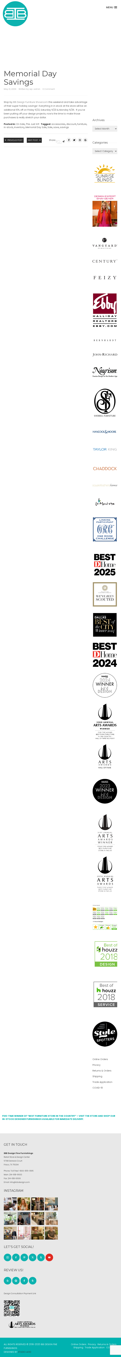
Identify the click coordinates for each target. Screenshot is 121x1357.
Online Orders (100, 1059)
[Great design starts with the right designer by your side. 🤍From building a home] (51, 1218)
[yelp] (7, 1281)
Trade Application (102, 1082)
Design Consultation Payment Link (20, 1293)
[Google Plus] (85, 140)
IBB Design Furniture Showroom (30, 102)
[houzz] (41, 1257)
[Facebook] (68, 140)
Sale (50, 127)
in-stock (8, 127)
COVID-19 (97, 1087)
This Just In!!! (32, 124)
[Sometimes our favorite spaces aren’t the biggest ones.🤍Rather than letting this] (23, 1233)
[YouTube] (49, 1257)
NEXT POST (33, 140)
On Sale (20, 124)
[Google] (16, 1281)
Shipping (97, 1076)
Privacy (96, 1065)
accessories (58, 124)
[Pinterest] (80, 140)
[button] (111, 7)
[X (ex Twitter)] (32, 1257)
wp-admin (34, 89)
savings (64, 127)
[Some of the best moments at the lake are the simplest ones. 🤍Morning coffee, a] (10, 1218)
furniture (81, 124)
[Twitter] (74, 140)
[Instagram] (7, 1257)
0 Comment (49, 89)
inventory (19, 127)
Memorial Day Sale (36, 127)
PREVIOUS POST (15, 140)
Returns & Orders (101, 1070)
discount (71, 124)
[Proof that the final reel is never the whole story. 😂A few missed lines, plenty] (23, 1218)
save (56, 127)
